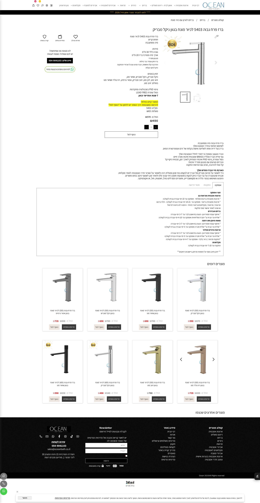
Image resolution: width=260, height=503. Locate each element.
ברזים (144, 5)
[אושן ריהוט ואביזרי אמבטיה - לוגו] (214, 5)
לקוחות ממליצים (167, 447)
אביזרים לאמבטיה (108, 5)
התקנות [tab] (207, 185)
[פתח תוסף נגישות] (257, 476)
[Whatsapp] (3, 492)
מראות (123, 5)
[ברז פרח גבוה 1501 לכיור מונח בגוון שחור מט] (152, 305)
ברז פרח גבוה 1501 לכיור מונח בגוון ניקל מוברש (107, 312)
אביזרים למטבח (90, 5)
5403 (148, 108)
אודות (172, 434)
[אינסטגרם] (47, 3)
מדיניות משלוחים (167, 440)
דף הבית (195, 5)
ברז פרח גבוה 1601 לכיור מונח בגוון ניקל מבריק (107, 384)
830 (63, 321)
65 (149, 111)
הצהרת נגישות (168, 456)
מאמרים (171, 453)
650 (63, 393)
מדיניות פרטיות (168, 459)
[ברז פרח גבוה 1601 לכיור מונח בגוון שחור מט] (63, 377)
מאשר (24, 498)
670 (198, 321)
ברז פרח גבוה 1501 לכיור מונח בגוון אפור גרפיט (62, 312)
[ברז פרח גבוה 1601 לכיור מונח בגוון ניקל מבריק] (107, 377)
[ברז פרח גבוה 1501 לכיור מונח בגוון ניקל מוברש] (107, 305)
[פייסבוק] (51, 3)
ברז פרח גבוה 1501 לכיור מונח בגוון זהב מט (152, 384)
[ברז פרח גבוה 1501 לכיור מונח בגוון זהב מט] (152, 377)
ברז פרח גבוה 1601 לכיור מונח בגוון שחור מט (62, 384)
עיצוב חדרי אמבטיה (214, 459)
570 (149, 116)
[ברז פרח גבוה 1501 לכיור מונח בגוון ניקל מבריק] (197, 305)
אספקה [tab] (218, 185)
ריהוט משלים (217, 434)
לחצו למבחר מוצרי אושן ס (134, 12)
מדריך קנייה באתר (166, 450)
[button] (216, 37)
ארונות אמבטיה (182, 5)
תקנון (172, 443)
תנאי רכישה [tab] (194, 185)
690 (146, 321)
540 (108, 393)
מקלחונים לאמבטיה (214, 450)
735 (56, 321)
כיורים (133, 5)
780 (153, 321)
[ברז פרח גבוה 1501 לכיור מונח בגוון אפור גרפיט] (63, 305)
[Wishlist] (38, 3)
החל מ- (154, 116)
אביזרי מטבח (217, 453)
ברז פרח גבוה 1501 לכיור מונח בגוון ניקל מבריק (197, 312)
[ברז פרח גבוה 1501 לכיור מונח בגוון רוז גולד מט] (197, 377)
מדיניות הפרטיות (117, 455)
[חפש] (42, 3)
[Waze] (3, 477)
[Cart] (33, 3)
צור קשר (171, 437)
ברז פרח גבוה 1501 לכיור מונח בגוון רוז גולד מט (197, 384)
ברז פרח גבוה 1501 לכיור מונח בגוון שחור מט (152, 312)
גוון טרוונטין (64, 5)
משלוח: (154, 111)
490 (155, 120)
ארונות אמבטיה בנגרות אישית (209, 456)
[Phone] (3, 484)
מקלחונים (76, 5)
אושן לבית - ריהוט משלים (162, 5)
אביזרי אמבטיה (216, 447)
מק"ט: (154, 108)
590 (191, 321)
